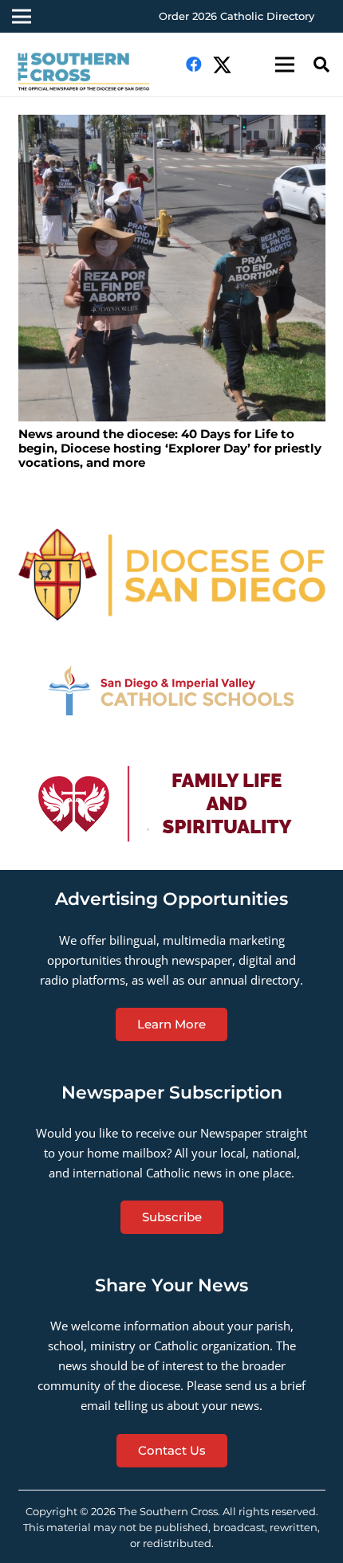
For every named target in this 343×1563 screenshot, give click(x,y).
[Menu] (285, 64)
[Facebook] (194, 64)
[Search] (321, 64)
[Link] (90, 72)
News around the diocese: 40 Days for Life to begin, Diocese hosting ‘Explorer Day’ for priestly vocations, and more (169, 448)
